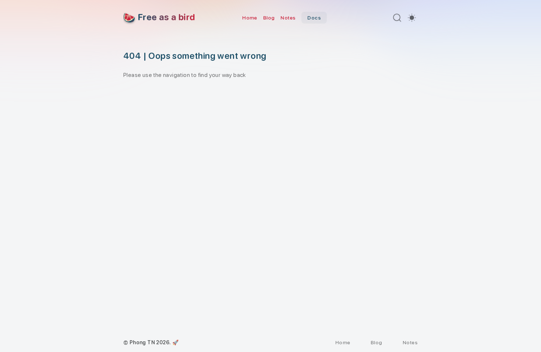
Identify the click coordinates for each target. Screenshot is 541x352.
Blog (269, 18)
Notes (288, 18)
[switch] (412, 18)
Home (249, 18)
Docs (314, 18)
